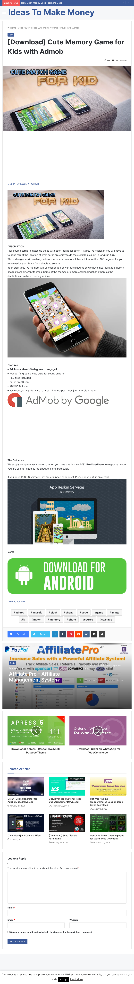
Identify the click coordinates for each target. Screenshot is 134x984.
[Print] (102, 634)
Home (12, 27)
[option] (67, 676)
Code (20, 27)
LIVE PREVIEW (16, 183)
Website (73, 920)
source (88, 619)
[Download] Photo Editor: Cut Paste (43, 677)
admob (20, 612)
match (37, 619)
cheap (69, 612)
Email (11, 920)
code (85, 612)
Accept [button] (63, 979)
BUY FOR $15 (32, 183)
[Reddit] (78, 634)
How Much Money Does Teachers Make (41, 2)
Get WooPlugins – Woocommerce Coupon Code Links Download (106, 801)
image (115, 612)
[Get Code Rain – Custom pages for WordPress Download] (108, 823)
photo (72, 619)
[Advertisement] (67, 159)
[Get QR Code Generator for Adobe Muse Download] (26, 786)
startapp (106, 619)
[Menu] (4, 13)
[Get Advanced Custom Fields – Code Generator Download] (67, 786)
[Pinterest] (70, 634)
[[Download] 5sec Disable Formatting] (67, 823)
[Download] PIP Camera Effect (24, 835)
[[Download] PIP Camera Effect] (26, 823)
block (53, 612)
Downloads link (16, 601)
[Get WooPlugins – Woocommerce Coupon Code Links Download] (108, 786)
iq (24, 619)
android (37, 612)
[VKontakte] (86, 634)
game (99, 612)
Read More (76, 979)
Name (11, 907)
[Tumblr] (62, 634)
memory (55, 619)
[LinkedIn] (55, 634)
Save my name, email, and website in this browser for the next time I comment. (51, 932)
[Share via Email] (94, 634)
